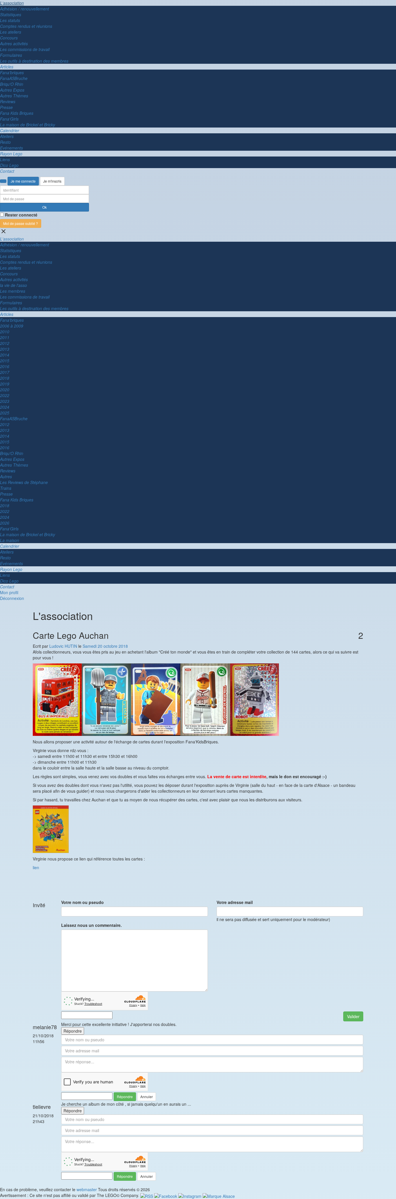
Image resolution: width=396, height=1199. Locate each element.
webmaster (87, 1189)
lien (36, 867)
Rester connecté (21, 215)
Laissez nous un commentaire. (91, 925)
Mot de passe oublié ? (20, 223)
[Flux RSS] (147, 1195)
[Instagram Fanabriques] (190, 1195)
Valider (353, 1016)
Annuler (146, 1096)
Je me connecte (23, 181)
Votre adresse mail (235, 902)
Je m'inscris (52, 181)
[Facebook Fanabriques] (166, 1195)
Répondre (72, 1031)
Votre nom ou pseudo (82, 902)
